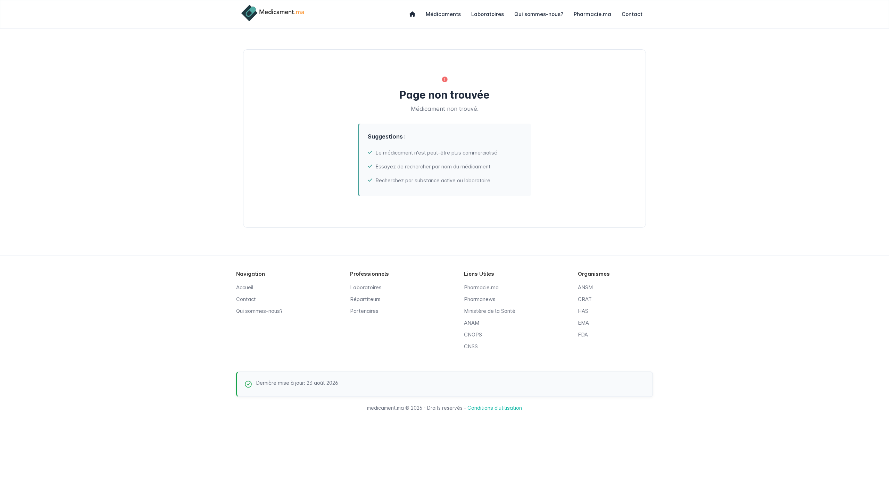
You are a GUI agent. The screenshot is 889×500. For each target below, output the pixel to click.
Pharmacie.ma (592, 14)
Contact (632, 14)
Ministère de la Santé (489, 311)
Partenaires (364, 311)
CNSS (471, 346)
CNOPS (473, 334)
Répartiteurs (365, 299)
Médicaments (443, 14)
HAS (583, 311)
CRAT (585, 299)
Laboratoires (487, 14)
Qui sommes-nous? (538, 14)
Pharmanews (480, 299)
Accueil (245, 287)
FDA (583, 334)
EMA (583, 322)
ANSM (585, 287)
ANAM (471, 322)
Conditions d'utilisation (494, 408)
